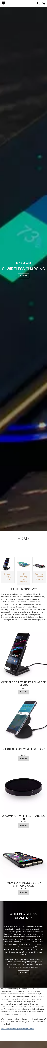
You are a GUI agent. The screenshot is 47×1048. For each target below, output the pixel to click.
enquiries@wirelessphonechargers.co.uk (17, 1029)
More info (23, 692)
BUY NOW (23, 276)
